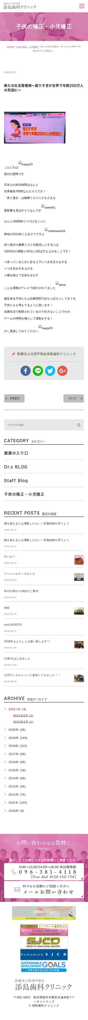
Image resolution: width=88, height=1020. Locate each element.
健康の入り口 (16, 453)
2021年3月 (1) (23, 721)
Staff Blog (16, 480)
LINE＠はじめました (17, 658)
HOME (10, 47)
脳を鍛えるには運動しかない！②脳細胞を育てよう (36, 523)
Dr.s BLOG (16, 467)
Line (38, 371)
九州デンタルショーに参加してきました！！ (32, 675)
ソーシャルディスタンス (19, 573)
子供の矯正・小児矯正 (27, 47)
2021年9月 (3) (23, 715)
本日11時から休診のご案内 (21, 591)
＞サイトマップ (44, 1001)
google (62, 371)
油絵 (7, 607)
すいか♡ (9, 556)
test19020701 (13, 624)
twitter (50, 371)
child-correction (24, 63)
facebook (25, 371)
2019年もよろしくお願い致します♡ (27, 641)
